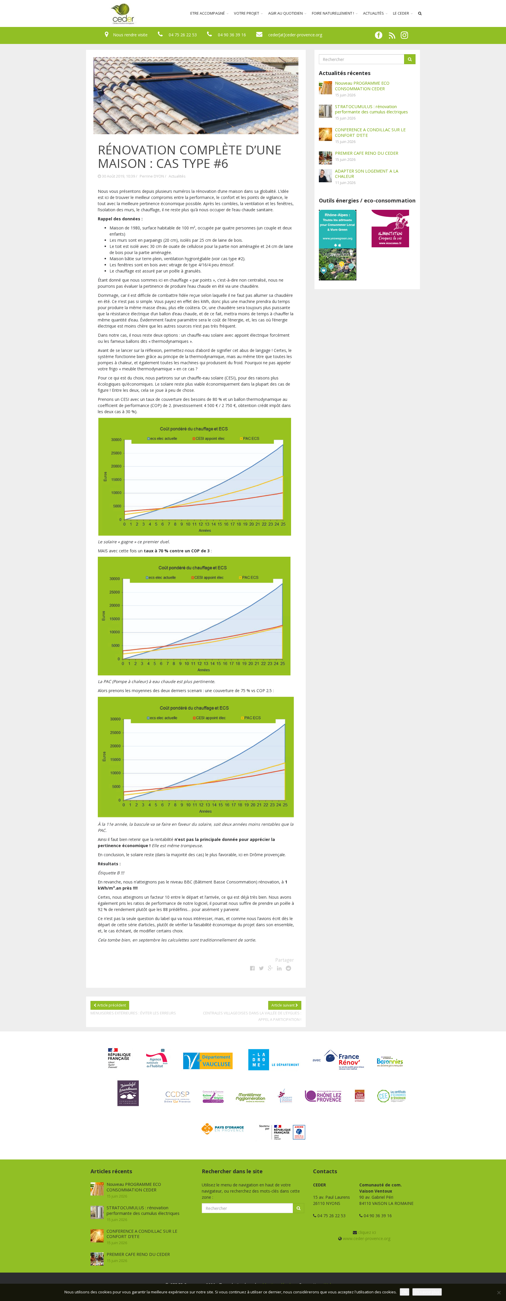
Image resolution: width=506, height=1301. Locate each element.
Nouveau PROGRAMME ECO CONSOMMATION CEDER (362, 85)
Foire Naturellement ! (333, 13)
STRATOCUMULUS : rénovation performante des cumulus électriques (371, 109)
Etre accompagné (208, 13)
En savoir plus (427, 1292)
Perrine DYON (152, 176)
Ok (404, 1292)
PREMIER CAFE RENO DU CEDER (366, 153)
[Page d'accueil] (84, 13)
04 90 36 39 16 (232, 35)
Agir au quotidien (286, 13)
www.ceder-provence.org (366, 1238)
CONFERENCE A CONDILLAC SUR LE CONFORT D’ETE (370, 132)
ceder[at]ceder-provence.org (295, 35)
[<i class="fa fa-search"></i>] (420, 13)
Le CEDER (401, 13)
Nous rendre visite (130, 35)
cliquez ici (367, 1232)
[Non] (499, 1292)
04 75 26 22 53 (183, 35)
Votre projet (247, 13)
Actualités (374, 13)
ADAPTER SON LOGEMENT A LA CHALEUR (366, 173)
